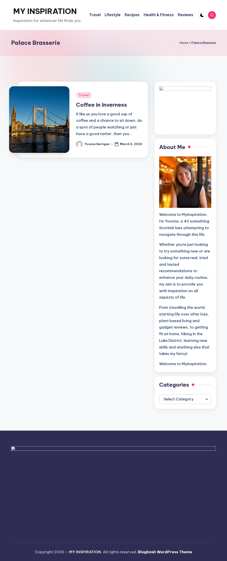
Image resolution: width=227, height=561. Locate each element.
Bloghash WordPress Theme (165, 551)
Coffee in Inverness (101, 104)
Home (184, 43)
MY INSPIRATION (45, 11)
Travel (84, 95)
